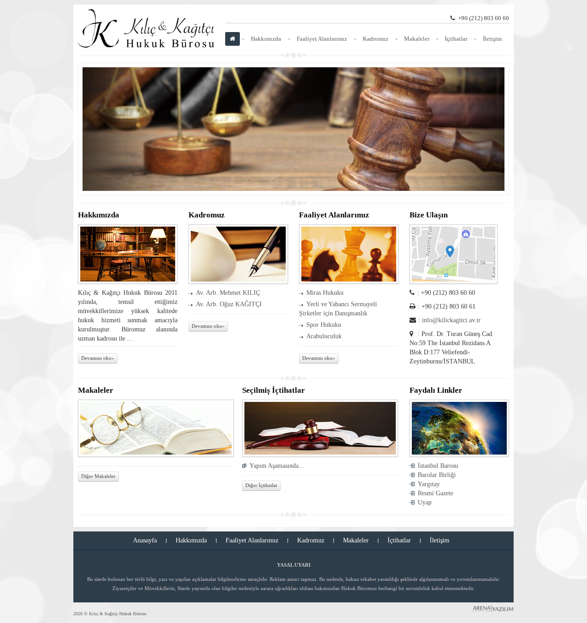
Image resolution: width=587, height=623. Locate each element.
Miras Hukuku (324, 292)
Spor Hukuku (323, 324)
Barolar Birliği (437, 474)
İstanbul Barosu (438, 465)
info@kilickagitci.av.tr (451, 320)
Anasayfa (145, 540)
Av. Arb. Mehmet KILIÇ (228, 292)
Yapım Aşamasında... (276, 465)
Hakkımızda (266, 38)
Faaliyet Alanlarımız (322, 38)
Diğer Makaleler (98, 476)
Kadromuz (375, 38)
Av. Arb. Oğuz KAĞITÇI (229, 304)
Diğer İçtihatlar (261, 485)
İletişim (492, 38)
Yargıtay (429, 484)
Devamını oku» (97, 358)
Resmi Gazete (435, 493)
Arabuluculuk (324, 336)
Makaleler (416, 38)
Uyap (425, 502)
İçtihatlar (456, 38)
